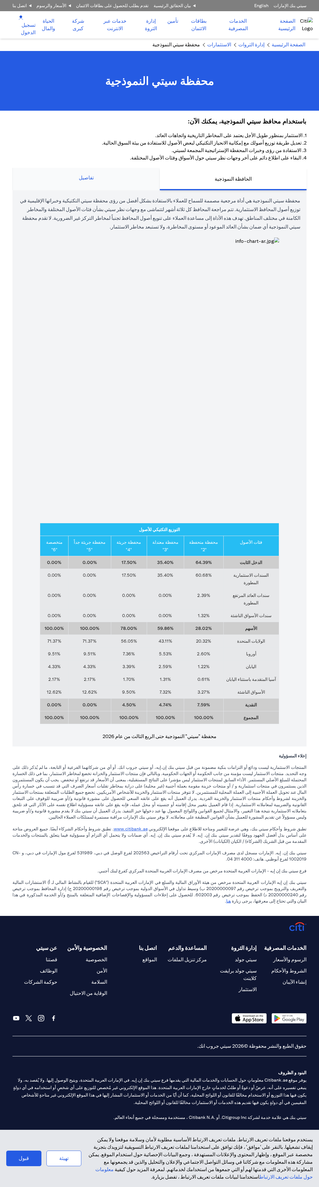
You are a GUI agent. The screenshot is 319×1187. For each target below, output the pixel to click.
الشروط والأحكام (289, 971)
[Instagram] (41, 1018)
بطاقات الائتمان (199, 24)
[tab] (238, 25)
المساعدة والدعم (187, 948)
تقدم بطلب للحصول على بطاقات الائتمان (112, 5)
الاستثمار (248, 989)
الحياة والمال (48, 24)
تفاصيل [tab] (86, 178)
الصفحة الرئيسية (286, 24)
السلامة (99, 982)
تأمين (172, 21)
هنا (228, 900)
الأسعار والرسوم (51, 5)
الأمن (102, 971)
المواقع (149, 960)
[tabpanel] (159, 468)
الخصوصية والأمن (87, 948)
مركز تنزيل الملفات (187, 960)
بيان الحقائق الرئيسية (172, 5)
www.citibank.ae (131, 828)
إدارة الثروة (151, 24)
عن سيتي (46, 948)
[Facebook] (53, 1018)
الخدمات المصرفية (238, 24)
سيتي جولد (246, 960)
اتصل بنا (19, 5)
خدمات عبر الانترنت (114, 24)
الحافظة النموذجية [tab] (233, 179)
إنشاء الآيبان (295, 982)
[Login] (21, 17)
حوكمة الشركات (40, 982)
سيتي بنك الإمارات (290, 5)
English (261, 5)
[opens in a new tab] (289, 1018)
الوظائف (48, 971)
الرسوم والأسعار (290, 960)
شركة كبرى (78, 24)
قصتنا (51, 960)
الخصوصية (96, 960)
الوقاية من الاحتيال (88, 993)
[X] (28, 1018)
